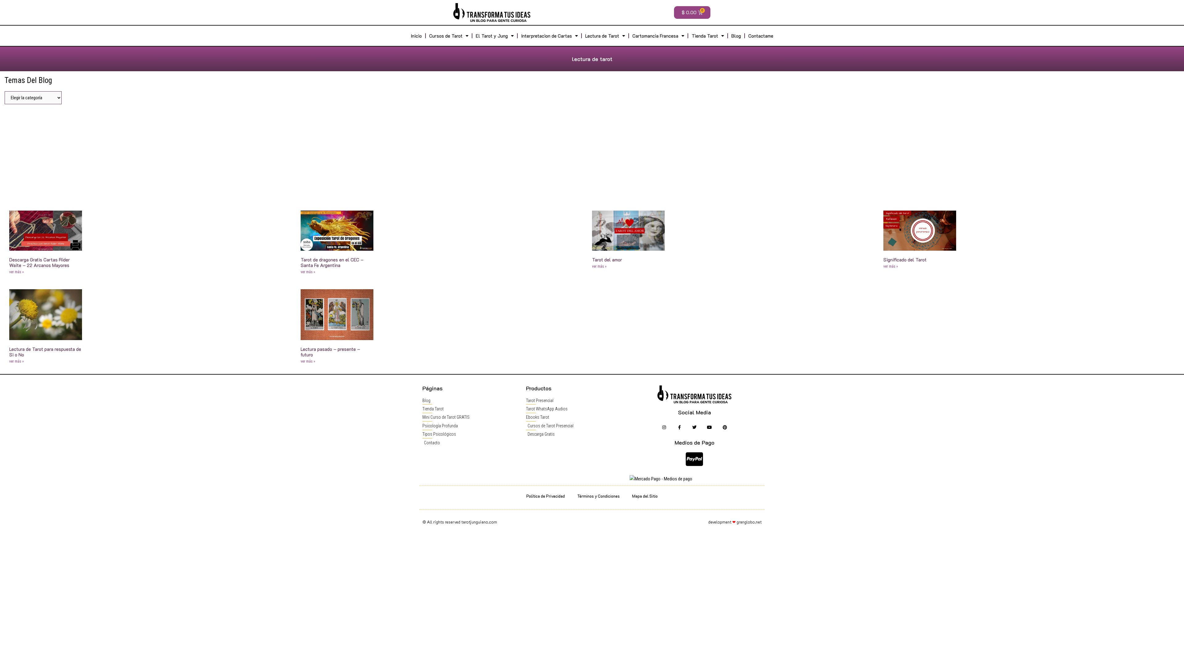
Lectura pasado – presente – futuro (330, 352)
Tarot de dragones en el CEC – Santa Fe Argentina (332, 262)
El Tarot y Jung (492, 36)
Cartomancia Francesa (655, 36)
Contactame (760, 36)
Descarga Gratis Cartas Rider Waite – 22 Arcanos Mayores (39, 262)
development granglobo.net (735, 521)
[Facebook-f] (679, 427)
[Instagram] (664, 427)
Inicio (416, 36)
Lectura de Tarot (602, 36)
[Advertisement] (592, 155)
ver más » (16, 272)
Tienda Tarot (705, 36)
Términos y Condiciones (598, 496)
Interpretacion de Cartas (546, 36)
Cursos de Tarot (445, 36)
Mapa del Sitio (645, 496)
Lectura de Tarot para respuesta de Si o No (45, 352)
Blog (736, 36)
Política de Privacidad (545, 496)
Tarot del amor (607, 260)
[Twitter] (695, 427)
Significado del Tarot (905, 260)
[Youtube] (710, 427)
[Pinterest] (725, 427)
